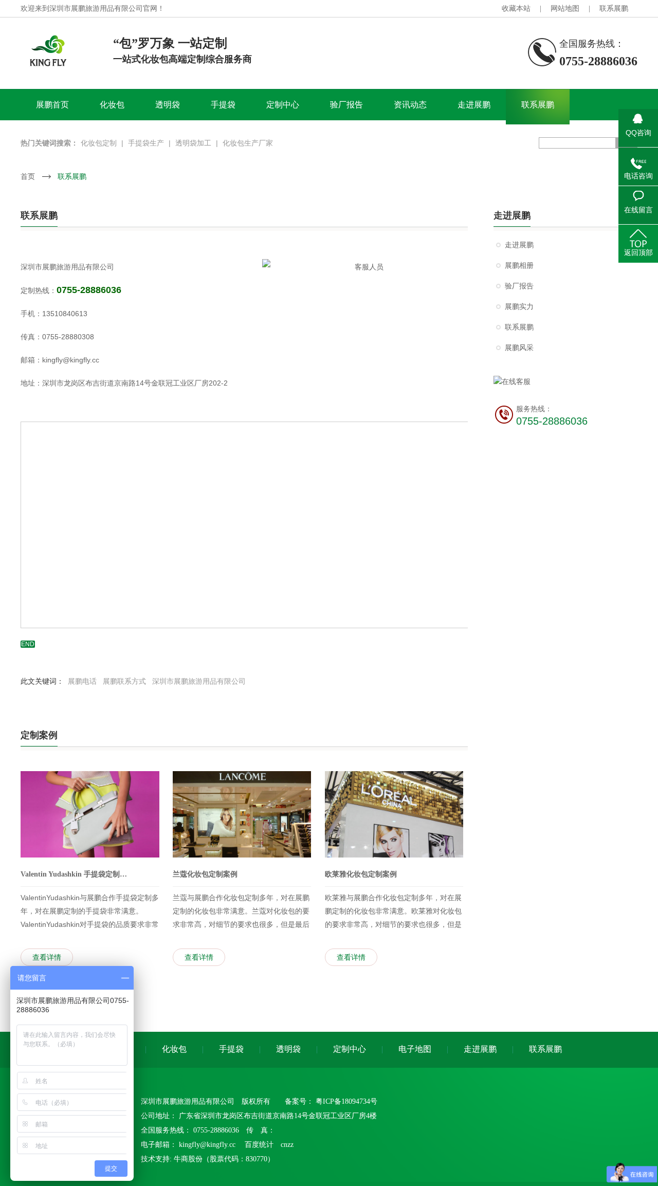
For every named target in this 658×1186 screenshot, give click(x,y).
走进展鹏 (474, 104)
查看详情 (46, 957)
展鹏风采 (519, 348)
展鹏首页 (52, 104)
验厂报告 (346, 104)
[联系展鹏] (329, 120)
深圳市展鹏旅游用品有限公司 (199, 681)
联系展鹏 (613, 8)
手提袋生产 (146, 143)
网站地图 (565, 8)
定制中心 (282, 104)
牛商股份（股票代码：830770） (224, 1159)
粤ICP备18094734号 (346, 1101)
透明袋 (167, 104)
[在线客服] (565, 381)
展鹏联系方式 (124, 681)
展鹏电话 (82, 681)
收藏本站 (516, 8)
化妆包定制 (99, 143)
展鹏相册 (519, 265)
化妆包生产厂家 (248, 143)
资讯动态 (410, 104)
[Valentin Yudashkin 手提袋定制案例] (90, 814)
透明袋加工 (193, 143)
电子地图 (414, 1049)
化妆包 (112, 104)
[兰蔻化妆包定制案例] (242, 814)
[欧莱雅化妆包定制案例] (394, 814)
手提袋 (223, 104)
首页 (28, 176)
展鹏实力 (519, 307)
